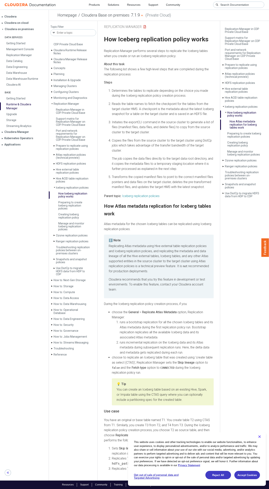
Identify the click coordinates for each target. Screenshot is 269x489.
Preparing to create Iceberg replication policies (70, 205)
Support (153, 4)
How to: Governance (66, 330)
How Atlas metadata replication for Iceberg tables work (243, 124)
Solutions (113, 4)
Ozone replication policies (72, 235)
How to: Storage (63, 286)
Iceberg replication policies (72, 187)
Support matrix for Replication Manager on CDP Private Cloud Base (70, 121)
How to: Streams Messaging (71, 342)
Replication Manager (66, 103)
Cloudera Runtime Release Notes (70, 52)
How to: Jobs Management (70, 336)
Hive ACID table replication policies (72, 180)
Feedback (265, 247)
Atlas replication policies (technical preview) (71, 156)
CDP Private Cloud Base (68, 44)
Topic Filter (57, 26)
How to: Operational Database (66, 311)
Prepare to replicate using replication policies (72, 147)
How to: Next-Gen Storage (70, 280)
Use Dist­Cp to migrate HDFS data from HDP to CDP (70, 271)
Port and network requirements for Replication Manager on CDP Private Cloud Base (70, 135)
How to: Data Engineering (69, 318)
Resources (133, 4)
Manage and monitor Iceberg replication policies (71, 226)
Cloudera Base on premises (105, 15)
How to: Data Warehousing (70, 304)
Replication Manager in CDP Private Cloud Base (70, 111)
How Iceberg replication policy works (72, 195)
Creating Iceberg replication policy (68, 216)
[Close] (259, 436)
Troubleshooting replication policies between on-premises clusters (73, 250)
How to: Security (64, 324)
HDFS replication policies (71, 163)
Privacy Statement (189, 465)
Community (173, 4)
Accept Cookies (247, 475)
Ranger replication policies (72, 241)
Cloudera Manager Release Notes (70, 61)
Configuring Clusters (66, 92)
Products (94, 4)
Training (118, 484)
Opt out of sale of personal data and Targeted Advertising (156, 476)
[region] (197, 459)
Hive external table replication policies (67, 171)
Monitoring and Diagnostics (70, 97)
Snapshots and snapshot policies (71, 261)
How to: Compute (64, 292)
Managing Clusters (65, 86)
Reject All (218, 475)
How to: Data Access (66, 298)
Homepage (67, 15)
